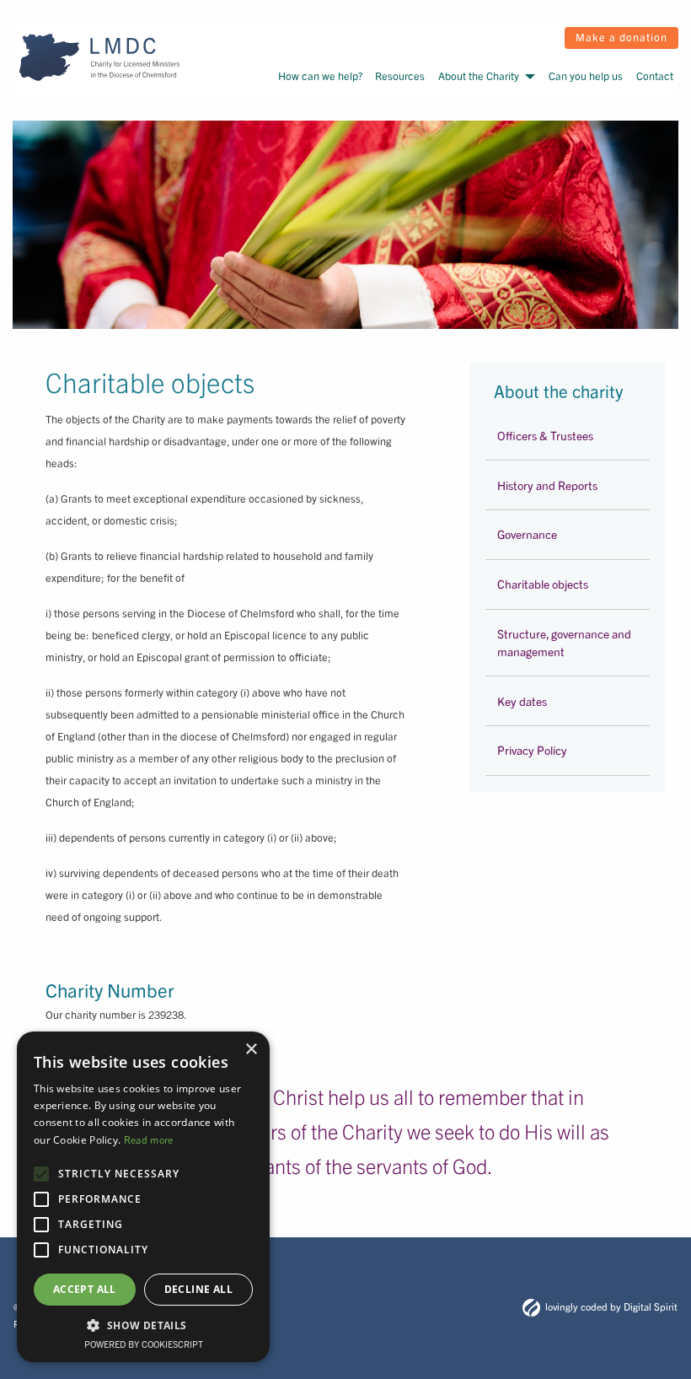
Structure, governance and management (564, 642)
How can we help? (320, 75)
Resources (400, 75)
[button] (143, 1325)
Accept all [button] (84, 1289)
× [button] (250, 1049)
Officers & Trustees (545, 435)
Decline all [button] (198, 1289)
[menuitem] (319, 76)
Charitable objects (542, 583)
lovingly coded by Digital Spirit (611, 1306)
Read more (149, 1139)
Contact (654, 75)
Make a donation (621, 37)
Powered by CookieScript (143, 1343)
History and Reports (547, 485)
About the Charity (478, 75)
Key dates (522, 700)
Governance (527, 533)
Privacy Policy (532, 749)
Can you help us (586, 75)
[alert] (143, 1197)
